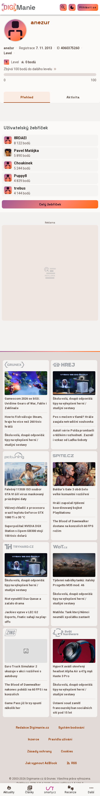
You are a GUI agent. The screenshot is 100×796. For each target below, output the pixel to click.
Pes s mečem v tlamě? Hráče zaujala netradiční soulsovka (73, 419)
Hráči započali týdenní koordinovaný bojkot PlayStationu (68, 507)
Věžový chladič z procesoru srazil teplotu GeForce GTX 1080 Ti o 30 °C (24, 512)
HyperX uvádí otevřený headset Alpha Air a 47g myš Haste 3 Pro (73, 671)
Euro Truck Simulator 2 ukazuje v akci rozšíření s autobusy (23, 671)
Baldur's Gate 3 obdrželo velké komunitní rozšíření (71, 492)
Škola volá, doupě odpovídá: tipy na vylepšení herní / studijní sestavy (25, 439)
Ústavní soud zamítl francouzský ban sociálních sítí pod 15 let (72, 708)
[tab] (27, 97)
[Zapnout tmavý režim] (72, 7)
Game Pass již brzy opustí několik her (23, 705)
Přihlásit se (87, 7)
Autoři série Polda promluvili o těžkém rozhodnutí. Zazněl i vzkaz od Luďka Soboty (73, 435)
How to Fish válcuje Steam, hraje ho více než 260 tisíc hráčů (23, 421)
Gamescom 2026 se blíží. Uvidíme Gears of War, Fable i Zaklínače (26, 403)
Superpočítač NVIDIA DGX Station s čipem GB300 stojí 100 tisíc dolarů (24, 530)
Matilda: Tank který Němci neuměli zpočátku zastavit (71, 614)
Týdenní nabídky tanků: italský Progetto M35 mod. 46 (73, 583)
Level (15, 62)
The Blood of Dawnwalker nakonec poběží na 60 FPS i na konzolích (26, 689)
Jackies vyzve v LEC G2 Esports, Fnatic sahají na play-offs (26, 617)
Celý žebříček (50, 204)
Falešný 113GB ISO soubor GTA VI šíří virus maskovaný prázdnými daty (24, 494)
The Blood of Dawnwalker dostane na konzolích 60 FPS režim (73, 526)
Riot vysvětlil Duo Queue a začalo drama (23, 601)
